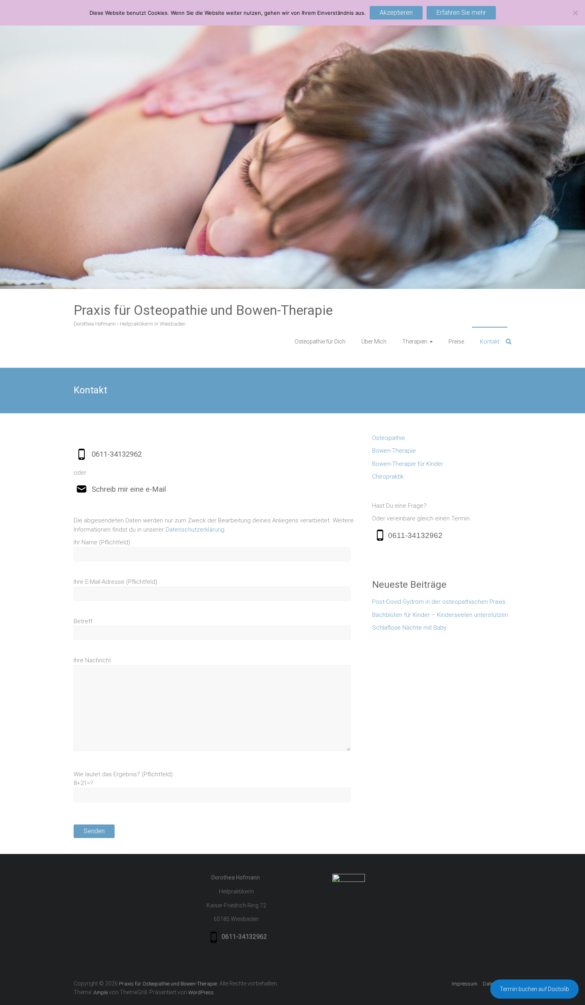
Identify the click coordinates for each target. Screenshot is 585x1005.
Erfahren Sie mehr (461, 12)
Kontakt (489, 341)
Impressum (465, 984)
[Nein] (575, 13)
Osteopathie (388, 438)
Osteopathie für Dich (319, 341)
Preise (456, 341)
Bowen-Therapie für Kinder (407, 463)
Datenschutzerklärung (195, 529)
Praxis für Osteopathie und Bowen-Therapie (203, 310)
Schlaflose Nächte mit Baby (409, 627)
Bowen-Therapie (394, 450)
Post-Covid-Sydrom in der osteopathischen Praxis (438, 601)
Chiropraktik (388, 476)
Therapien (414, 341)
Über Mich (373, 341)
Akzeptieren (396, 12)
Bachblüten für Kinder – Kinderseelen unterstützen (440, 614)
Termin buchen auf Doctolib (534, 989)
